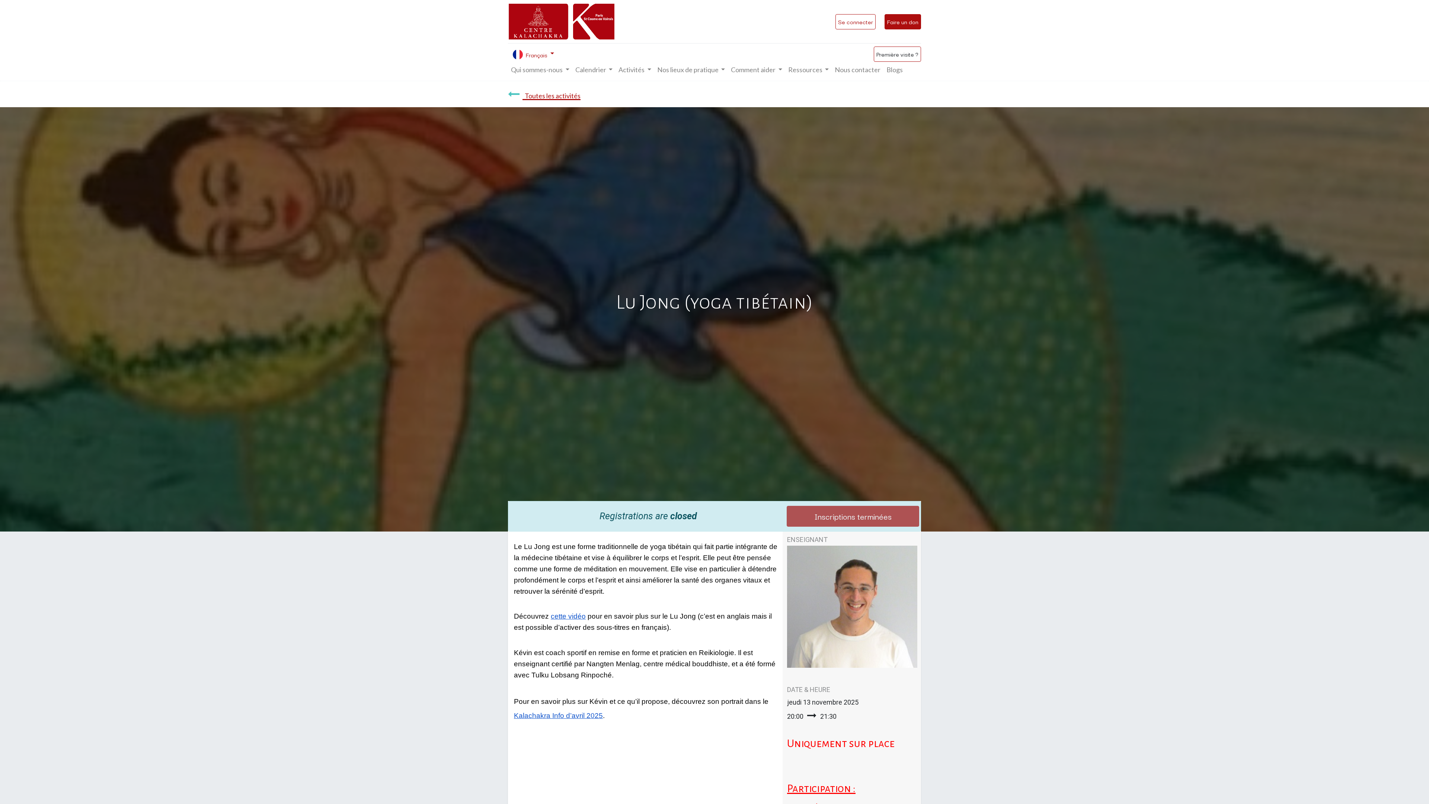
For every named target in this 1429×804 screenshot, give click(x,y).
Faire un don (902, 21)
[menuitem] (857, 70)
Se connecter (855, 21)
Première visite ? (897, 54)
